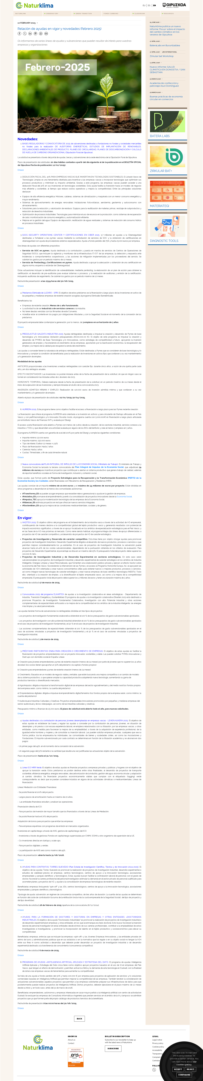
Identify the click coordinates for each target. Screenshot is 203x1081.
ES (149, 5)
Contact (71, 1043)
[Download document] (75, 1057)
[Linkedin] (30, 32)
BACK (79, 1019)
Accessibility (157, 1050)
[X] (24, 32)
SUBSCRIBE (113, 1049)
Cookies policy (158, 1047)
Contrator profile (158, 1061)
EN (154, 5)
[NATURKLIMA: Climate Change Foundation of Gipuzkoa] (34, 5)
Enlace (21, 170)
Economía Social (124, 496)
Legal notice (157, 1040)
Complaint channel (159, 1057)
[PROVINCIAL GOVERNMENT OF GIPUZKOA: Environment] (174, 5)
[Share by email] (46, 32)
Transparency (157, 1054)
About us (71, 1040)
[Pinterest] (35, 32)
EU (144, 5)
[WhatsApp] (41, 32)
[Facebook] (19, 32)
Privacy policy (157, 1043)
